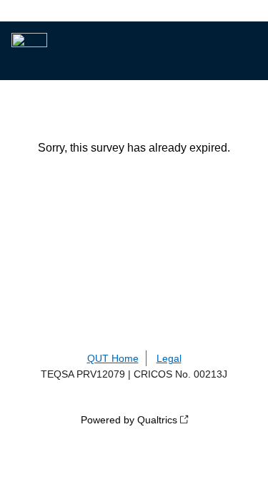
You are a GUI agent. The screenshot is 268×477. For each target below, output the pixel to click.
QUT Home (113, 358)
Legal (169, 358)
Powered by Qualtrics (129, 420)
